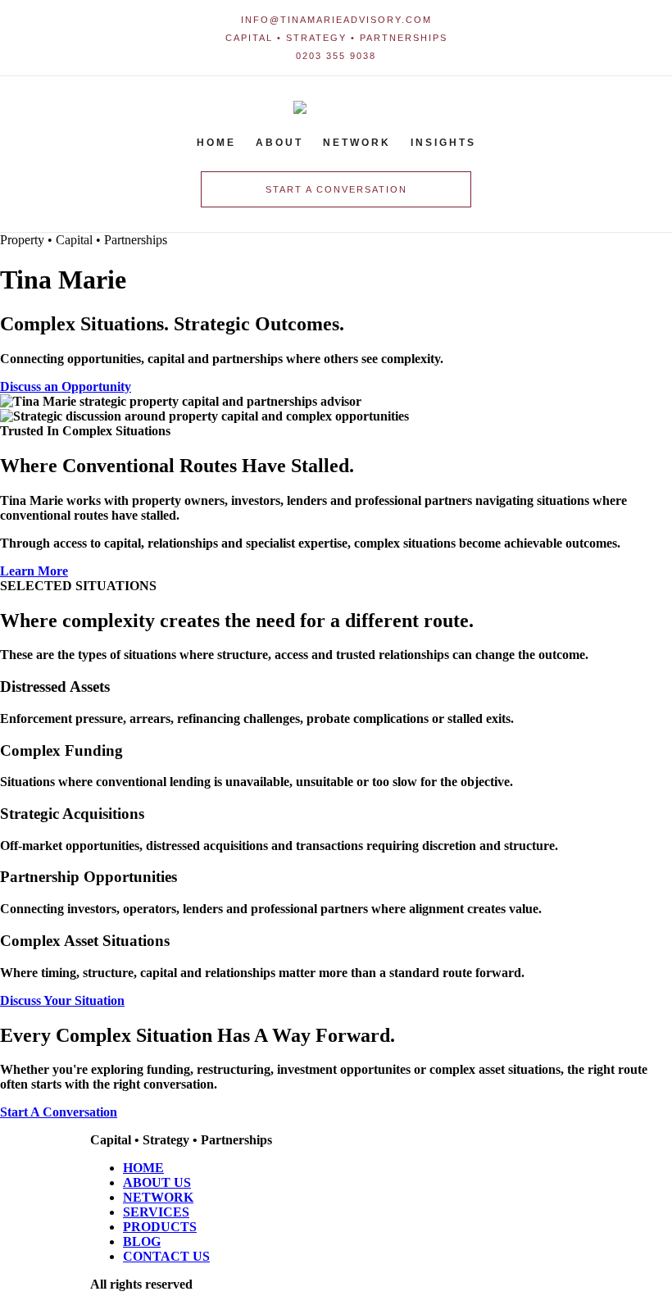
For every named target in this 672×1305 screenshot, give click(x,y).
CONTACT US (166, 1256)
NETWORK (158, 1197)
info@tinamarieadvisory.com (336, 20)
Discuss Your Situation (62, 1000)
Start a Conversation (336, 189)
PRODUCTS (160, 1227)
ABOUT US (157, 1182)
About (279, 142)
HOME (143, 1168)
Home (216, 142)
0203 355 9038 (336, 56)
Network (357, 142)
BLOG (142, 1241)
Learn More (34, 571)
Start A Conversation (58, 1112)
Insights (443, 142)
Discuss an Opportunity (65, 386)
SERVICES (156, 1212)
